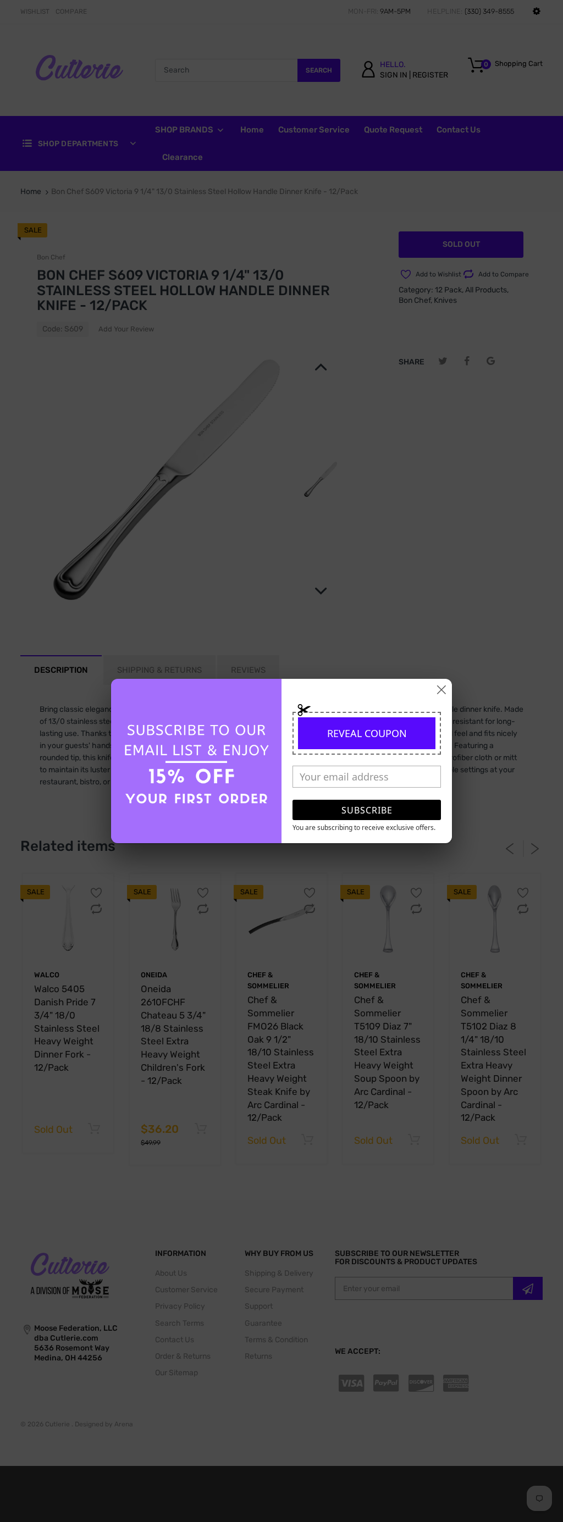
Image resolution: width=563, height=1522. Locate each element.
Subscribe (367, 810)
